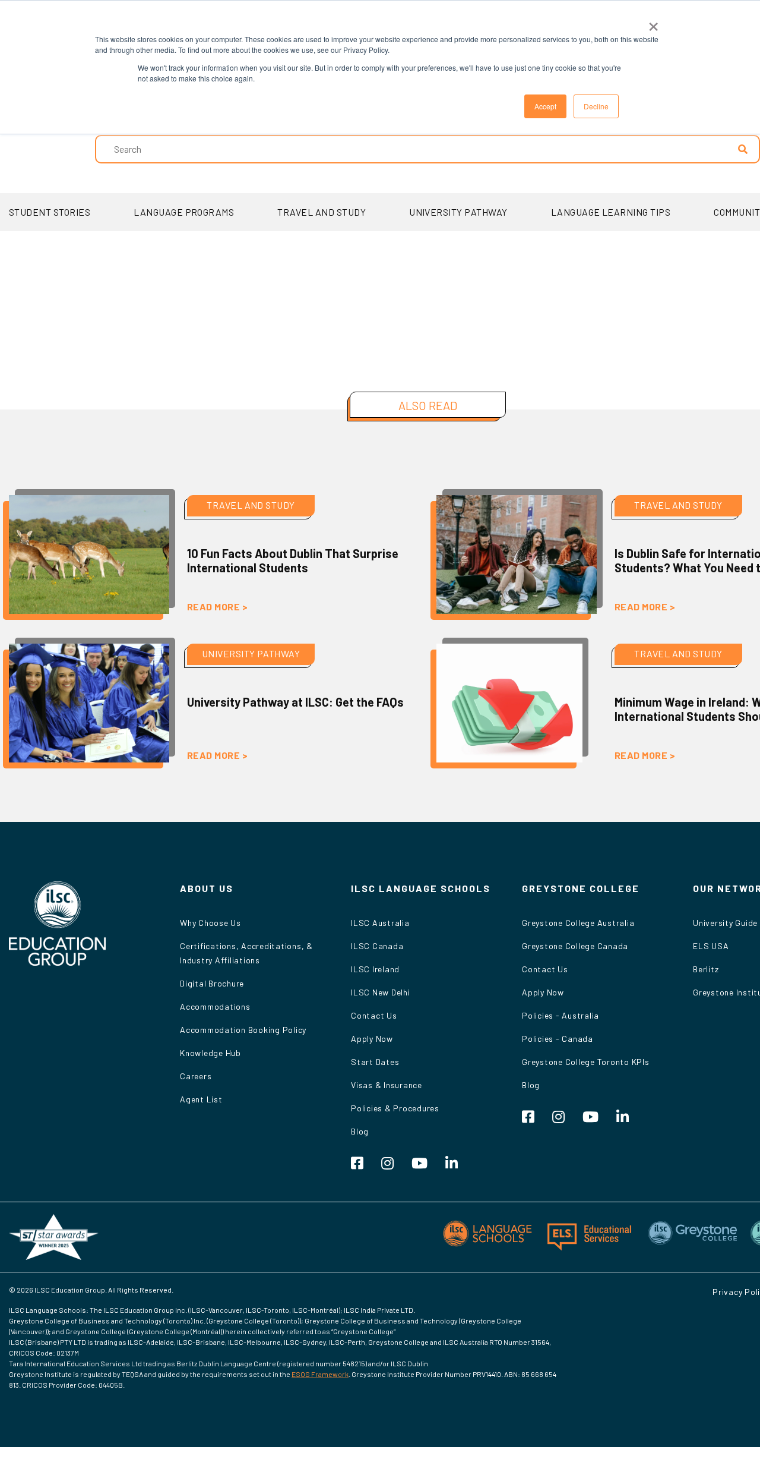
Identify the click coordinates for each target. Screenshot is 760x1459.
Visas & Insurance (386, 1085)
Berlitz (705, 969)
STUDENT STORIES (49, 212)
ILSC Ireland (375, 969)
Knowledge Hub (210, 1053)
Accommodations (215, 1006)
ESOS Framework (320, 1374)
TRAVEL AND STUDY (321, 212)
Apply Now (372, 1038)
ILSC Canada (377, 946)
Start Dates (375, 1062)
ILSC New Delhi (380, 992)
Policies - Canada (557, 1038)
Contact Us (374, 1015)
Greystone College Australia (578, 923)
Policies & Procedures (395, 1108)
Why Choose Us (210, 923)
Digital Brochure (212, 983)
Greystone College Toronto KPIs (586, 1062)
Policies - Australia (560, 1015)
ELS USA (711, 946)
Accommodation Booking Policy (243, 1030)
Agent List (201, 1099)
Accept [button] (545, 106)
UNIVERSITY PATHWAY (458, 212)
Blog (360, 1131)
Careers (195, 1076)
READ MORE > (217, 606)
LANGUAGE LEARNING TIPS (611, 212)
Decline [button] (596, 106)
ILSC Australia (380, 923)
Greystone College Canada (575, 946)
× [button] (653, 22)
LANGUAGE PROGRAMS (184, 212)
